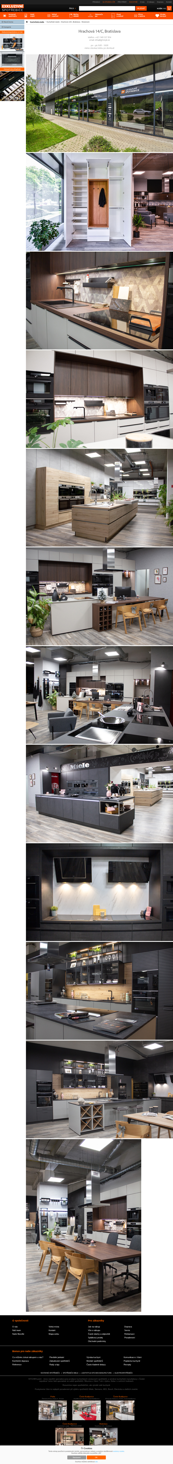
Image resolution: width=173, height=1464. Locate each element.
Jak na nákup (94, 1327)
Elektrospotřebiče (124, 1373)
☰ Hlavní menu (7, 22)
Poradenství (129, 1337)
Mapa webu (54, 1334)
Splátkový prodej (95, 1337)
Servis (127, 1330)
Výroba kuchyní (93, 1357)
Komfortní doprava (20, 1361)
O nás (142, 2)
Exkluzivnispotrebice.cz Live (12, 32)
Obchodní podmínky (97, 1341)
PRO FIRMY (122, 2)
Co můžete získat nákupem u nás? (27, 1357)
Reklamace (129, 1334)
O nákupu (150, 2)
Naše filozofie (18, 1334)
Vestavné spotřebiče (50, 1373)
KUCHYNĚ (133, 2)
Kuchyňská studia (37, 22)
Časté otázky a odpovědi (99, 1334)
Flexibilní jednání (56, 1357)
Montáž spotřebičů (94, 1361)
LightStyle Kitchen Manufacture (96, 1373)
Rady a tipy (54, 1364)
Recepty (127, 1364)
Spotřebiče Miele (70, 1373)
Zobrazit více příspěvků (12, 69)
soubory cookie (118, 1451)
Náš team (16, 1330)
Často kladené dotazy (96, 1364)
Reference (16, 1364)
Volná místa (54, 1327)
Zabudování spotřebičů (59, 1361)
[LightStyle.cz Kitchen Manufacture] (12, 86)
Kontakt (169, 2)
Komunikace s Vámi (133, 1357)
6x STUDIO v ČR (109, 2)
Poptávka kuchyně (132, 1361)
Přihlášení (96, 2)
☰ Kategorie (6, 27)
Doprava (160, 2)
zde (96, 1462)
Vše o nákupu (94, 1330)
